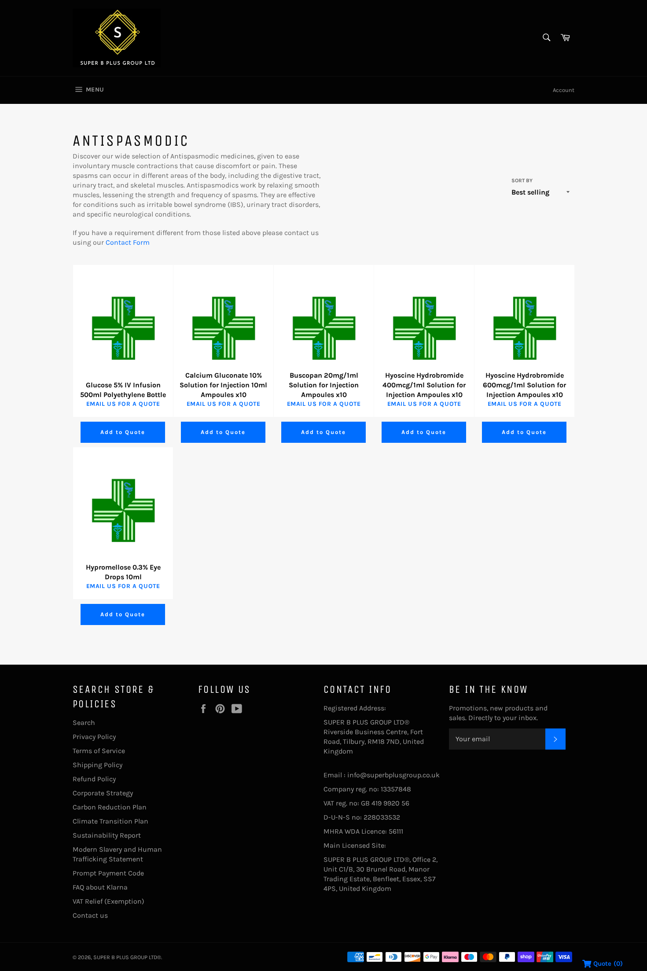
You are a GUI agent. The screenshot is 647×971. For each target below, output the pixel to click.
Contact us (90, 915)
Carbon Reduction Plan (110, 807)
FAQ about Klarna (100, 887)
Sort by (522, 180)
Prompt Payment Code (108, 873)
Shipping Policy (97, 765)
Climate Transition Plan (110, 821)
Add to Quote (122, 432)
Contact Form (128, 242)
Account (563, 90)
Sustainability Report (107, 835)
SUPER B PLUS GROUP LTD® (127, 957)
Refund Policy (94, 779)
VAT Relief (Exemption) (108, 901)
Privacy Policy (94, 736)
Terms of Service (99, 751)
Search (84, 722)
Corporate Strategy (103, 793)
